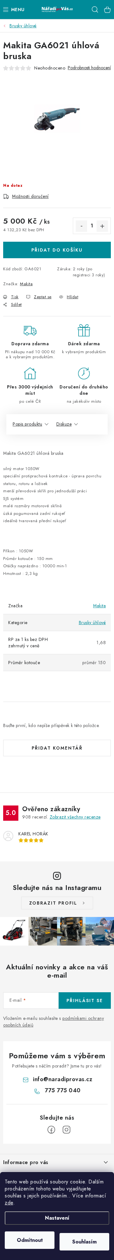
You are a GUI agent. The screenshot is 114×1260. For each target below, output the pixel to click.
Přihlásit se (84, 1000)
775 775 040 (63, 1090)
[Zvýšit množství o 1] (102, 226)
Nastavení (57, 1218)
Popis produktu (27, 424)
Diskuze (64, 424)
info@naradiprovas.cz (62, 1079)
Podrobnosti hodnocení (89, 68)
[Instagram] (66, 1130)
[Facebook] (51, 1130)
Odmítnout (30, 1240)
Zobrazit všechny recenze (75, 817)
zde (9, 1202)
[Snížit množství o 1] (81, 226)
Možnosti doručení (30, 196)
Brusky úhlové (92, 622)
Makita (26, 284)
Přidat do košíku (57, 250)
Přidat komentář (57, 748)
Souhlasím (84, 1241)
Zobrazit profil (53, 903)
